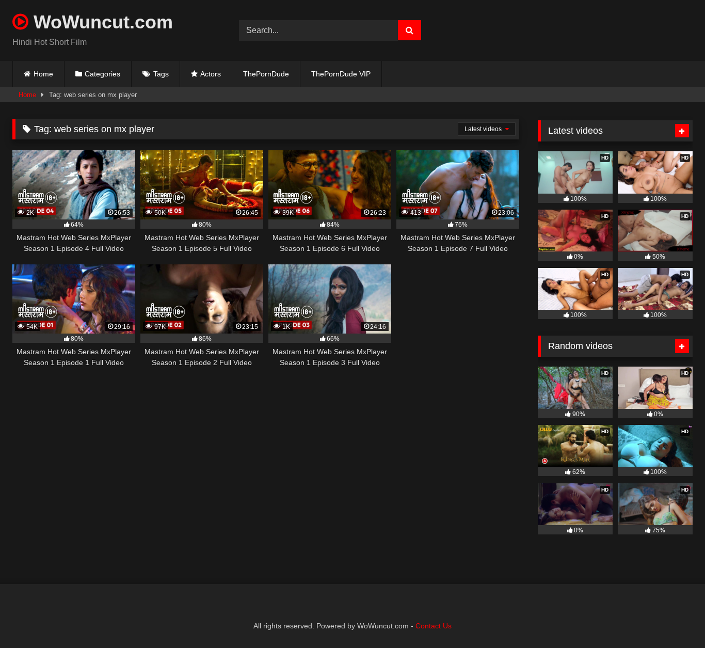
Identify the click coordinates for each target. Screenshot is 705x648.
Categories (102, 74)
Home (43, 74)
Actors (210, 74)
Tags (161, 74)
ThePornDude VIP (341, 74)
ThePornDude (266, 74)
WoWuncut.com (100, 22)
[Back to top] (673, 617)
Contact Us (433, 626)
